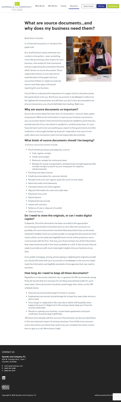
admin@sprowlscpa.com (13, 366)
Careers (64, 6)
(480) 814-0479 (9, 370)
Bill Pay (101, 6)
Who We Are (52, 6)
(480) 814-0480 (10, 368)
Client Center (88, 6)
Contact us (113, 6)
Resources (74, 6)
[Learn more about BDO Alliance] (5, 387)
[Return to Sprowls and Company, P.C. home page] (17, 6)
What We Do (40, 6)
